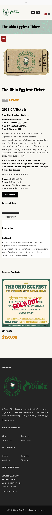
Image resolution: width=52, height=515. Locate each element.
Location (25, 436)
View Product (26, 304)
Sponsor (25, 456)
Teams (5, 456)
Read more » (8, 420)
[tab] (10, 217)
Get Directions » (9, 491)
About (5, 436)
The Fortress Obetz (21, 185)
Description (10, 217)
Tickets (13, 203)
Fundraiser (26, 440)
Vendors (6, 460)
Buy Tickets (10, 194)
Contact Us (7, 440)
